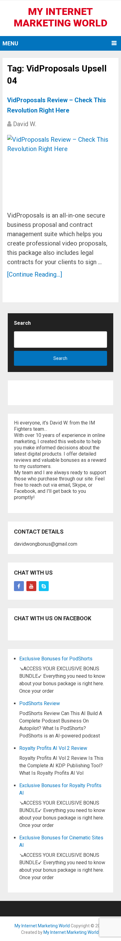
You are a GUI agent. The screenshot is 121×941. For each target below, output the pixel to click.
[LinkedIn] (44, 586)
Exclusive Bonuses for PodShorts (55, 659)
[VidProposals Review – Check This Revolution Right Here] (60, 170)
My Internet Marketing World (60, 17)
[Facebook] (19, 586)
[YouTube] (31, 586)
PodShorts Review (39, 703)
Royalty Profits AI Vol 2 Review (53, 748)
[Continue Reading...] (34, 274)
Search (22, 323)
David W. (24, 124)
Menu (10, 43)
